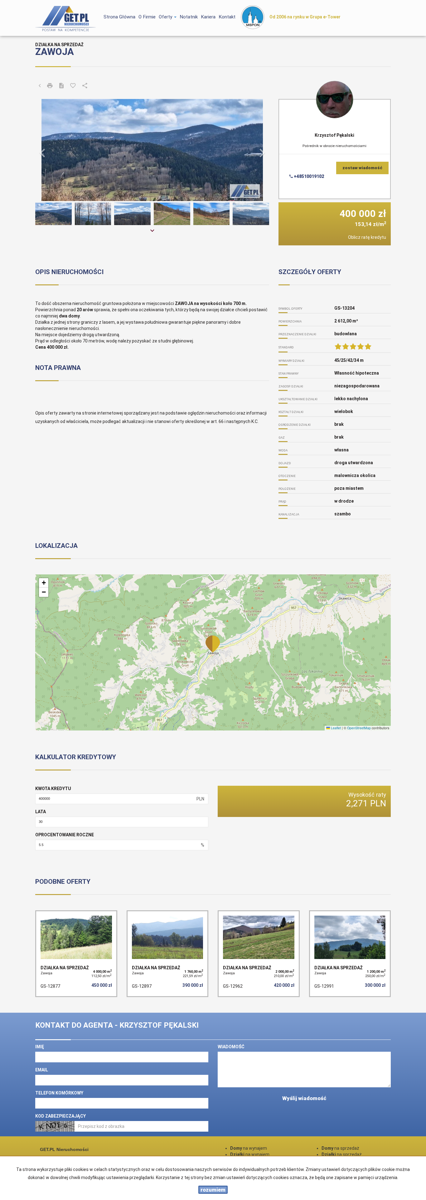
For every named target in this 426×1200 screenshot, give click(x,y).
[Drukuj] (50, 86)
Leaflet (335, 727)
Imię (39, 1046)
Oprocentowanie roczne (64, 834)
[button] (52, 150)
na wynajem (248, 1148)
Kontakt (227, 17)
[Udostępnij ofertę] (85, 86)
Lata (40, 811)
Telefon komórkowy (59, 1092)
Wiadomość (231, 1046)
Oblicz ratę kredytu (367, 237)
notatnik (189, 17)
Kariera (208, 17)
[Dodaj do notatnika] (73, 86)
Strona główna (119, 17)
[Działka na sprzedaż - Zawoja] (76, 953)
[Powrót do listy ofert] (39, 86)
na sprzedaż (340, 1148)
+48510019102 (308, 176)
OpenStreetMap (359, 727)
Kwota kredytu (53, 788)
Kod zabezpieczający (60, 1116)
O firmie (147, 17)
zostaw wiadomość (362, 167)
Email (41, 1069)
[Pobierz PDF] (61, 86)
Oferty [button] (166, 17)
